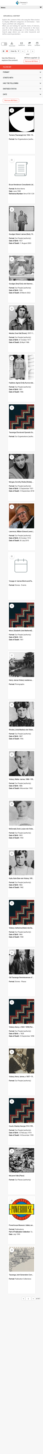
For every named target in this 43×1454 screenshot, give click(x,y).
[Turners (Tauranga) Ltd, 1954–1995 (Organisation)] (21, 119)
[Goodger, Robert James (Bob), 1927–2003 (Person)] (21, 218)
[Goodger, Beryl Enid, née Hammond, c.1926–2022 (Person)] (21, 268)
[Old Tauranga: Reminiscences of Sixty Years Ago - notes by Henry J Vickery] (21, 961)
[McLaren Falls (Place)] (21, 1160)
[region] (21, 84)
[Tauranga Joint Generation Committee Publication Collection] (21, 1259)
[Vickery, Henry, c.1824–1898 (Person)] (21, 1011)
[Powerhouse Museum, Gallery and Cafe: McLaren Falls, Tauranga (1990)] (21, 1209)
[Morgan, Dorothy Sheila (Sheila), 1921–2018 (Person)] (21, 466)
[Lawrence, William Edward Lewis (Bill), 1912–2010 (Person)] (21, 515)
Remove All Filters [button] (31, 61)
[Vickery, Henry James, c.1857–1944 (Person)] (21, 1061)
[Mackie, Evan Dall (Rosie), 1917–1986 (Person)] (21, 317)
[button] (21, 44)
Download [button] (12, 44)
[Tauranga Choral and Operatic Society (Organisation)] (21, 416)
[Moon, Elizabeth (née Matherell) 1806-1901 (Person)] (21, 615)
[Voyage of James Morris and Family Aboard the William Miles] (21, 565)
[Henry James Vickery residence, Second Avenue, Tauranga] (21, 664)
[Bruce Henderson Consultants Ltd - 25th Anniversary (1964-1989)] (21, 169)
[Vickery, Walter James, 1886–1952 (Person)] (21, 763)
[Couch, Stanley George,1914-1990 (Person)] (21, 1110)
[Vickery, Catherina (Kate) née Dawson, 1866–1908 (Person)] (21, 912)
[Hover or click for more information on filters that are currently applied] (39, 58)
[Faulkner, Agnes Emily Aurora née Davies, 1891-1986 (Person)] (21, 367)
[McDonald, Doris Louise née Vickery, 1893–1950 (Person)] (21, 813)
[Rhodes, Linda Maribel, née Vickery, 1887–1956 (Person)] (21, 714)
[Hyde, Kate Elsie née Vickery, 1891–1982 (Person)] (21, 862)
